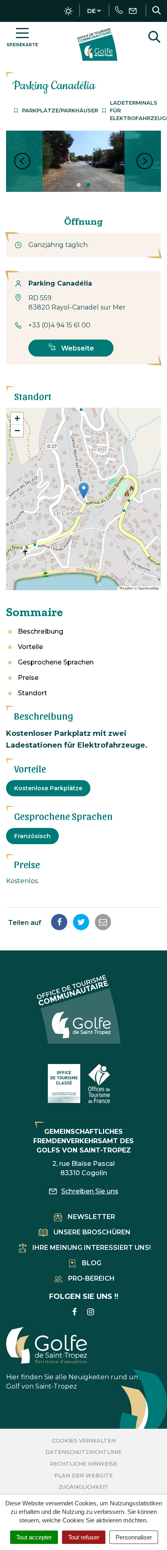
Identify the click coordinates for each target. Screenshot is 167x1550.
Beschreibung (40, 631)
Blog (91, 1263)
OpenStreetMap (148, 588)
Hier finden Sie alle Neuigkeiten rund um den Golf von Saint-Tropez (80, 1381)
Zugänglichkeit (83, 1486)
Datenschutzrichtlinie (83, 1452)
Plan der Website (83, 1475)
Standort (32, 693)
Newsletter (91, 1217)
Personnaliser (134, 1537)
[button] (84, 490)
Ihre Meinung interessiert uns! (91, 1247)
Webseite (77, 348)
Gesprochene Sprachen (56, 662)
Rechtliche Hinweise (83, 1463)
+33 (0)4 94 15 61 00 (59, 325)
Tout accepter (34, 1537)
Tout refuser (83, 1537)
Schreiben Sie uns (89, 1191)
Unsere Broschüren (92, 1232)
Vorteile (30, 647)
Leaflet (127, 588)
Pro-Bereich (91, 1278)
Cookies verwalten (84, 1440)
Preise (28, 677)
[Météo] (68, 11)
